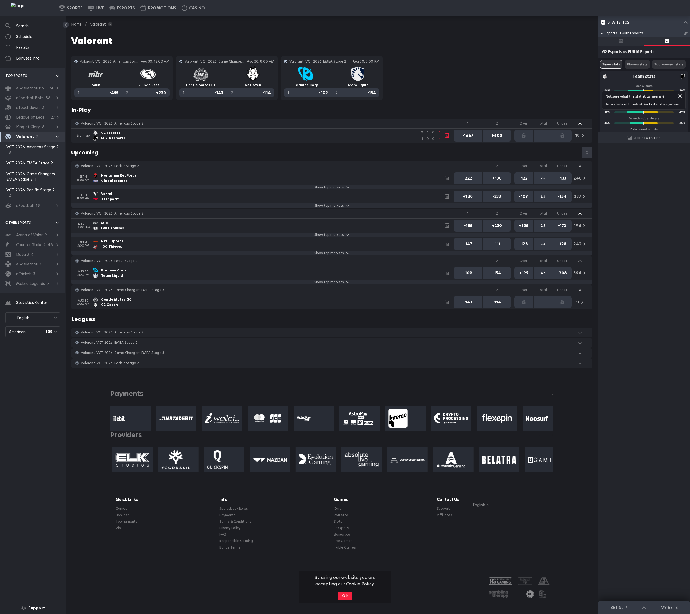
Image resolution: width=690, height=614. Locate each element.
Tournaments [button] (126, 521)
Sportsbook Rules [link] (233, 508)
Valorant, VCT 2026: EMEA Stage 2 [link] (109, 261)
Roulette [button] (341, 515)
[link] (30, 8)
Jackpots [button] (341, 528)
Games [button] (121, 508)
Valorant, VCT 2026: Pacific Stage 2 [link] (110, 166)
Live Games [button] (343, 541)
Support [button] (443, 508)
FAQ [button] (222, 534)
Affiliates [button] (444, 515)
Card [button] (337, 508)
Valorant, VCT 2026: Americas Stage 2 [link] (112, 123)
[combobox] (32, 317)
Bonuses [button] (123, 515)
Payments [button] (227, 515)
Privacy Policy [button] (229, 528)
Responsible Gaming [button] (236, 541)
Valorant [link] (98, 24)
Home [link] (76, 24)
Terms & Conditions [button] (235, 521)
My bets (669, 607)
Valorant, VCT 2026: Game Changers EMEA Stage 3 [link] (122, 290)
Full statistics (647, 138)
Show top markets (329, 187)
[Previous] (542, 393)
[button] (193, 8)
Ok (345, 596)
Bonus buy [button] (342, 534)
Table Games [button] (345, 547)
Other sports (18, 222)
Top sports (16, 75)
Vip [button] (118, 528)
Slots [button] (338, 521)
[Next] (550, 393)
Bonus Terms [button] (229, 547)
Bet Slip (618, 607)
